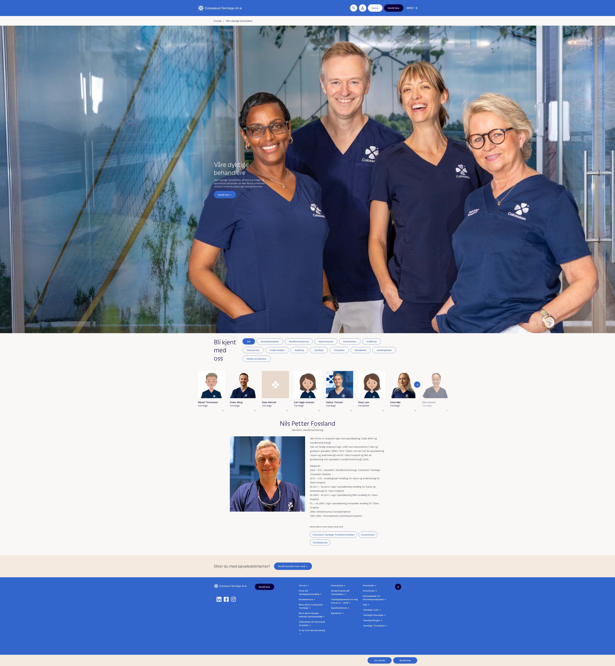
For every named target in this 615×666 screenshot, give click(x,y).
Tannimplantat (320, 542)
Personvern (369, 590)
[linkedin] (219, 599)
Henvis (375, 8)
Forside (218, 20)
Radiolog (299, 350)
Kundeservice (306, 599)
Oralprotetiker (277, 350)
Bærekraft (336, 613)
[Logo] (220, 8)
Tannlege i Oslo (371, 609)
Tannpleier (339, 350)
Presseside (368, 585)
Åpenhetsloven (339, 607)
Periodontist (349, 341)
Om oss (303, 585)
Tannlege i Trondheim (374, 625)
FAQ (365, 604)
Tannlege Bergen (371, 620)
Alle (249, 341)
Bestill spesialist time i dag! (292, 566)
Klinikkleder (360, 350)
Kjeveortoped (326, 341)
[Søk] (353, 8)
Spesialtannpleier (270, 341)
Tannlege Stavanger (373, 615)
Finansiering (337, 585)
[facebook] (226, 599)
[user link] (362, 8)
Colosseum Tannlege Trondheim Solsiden (333, 534)
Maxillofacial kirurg (298, 341)
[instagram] (233, 599)
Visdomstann (368, 534)
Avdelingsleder (384, 350)
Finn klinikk (379, 660)
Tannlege (319, 350)
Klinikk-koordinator (256, 358)
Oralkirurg (371, 341)
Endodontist (253, 350)
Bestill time (223, 194)
